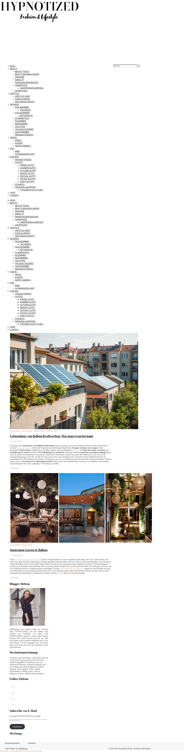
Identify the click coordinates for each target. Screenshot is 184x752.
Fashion (14, 156)
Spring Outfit (27, 165)
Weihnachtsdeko (24, 134)
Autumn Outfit (28, 170)
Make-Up (19, 79)
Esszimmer (20, 121)
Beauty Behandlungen (27, 74)
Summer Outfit (28, 167)
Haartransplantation (31, 88)
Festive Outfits (28, 179)
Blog (12, 66)
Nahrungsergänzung (26, 82)
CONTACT (14, 195)
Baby (17, 151)
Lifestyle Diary (22, 96)
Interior (14, 104)
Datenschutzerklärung (12, 743)
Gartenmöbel (22, 132)
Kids (12, 148)
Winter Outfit (27, 173)
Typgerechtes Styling (31, 190)
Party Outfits (27, 181)
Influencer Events (25, 101)
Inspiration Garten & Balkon (28, 550)
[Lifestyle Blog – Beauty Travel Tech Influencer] (39, 22)
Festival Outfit (28, 176)
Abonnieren (17, 727)
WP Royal (23, 748)
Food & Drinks (22, 99)
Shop (12, 192)
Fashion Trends (23, 159)
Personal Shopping (25, 187)
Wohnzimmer (22, 107)
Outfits (19, 162)
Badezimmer (21, 123)
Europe (19, 143)
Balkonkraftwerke (24, 448)
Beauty (13, 68)
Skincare (19, 77)
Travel (13, 137)
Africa (18, 140)
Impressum (32, 743)
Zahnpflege (21, 90)
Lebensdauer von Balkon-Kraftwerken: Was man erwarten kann (51, 436)
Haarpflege (21, 85)
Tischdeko (25, 110)
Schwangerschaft (25, 154)
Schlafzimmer (22, 112)
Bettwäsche (26, 115)
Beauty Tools (22, 71)
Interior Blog (27, 431)
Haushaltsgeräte (24, 129)
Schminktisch (22, 118)
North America (23, 145)
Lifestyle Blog (39, 431)
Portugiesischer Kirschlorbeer (72, 568)
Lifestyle (14, 93)
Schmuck (20, 184)
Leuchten (20, 126)
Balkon (60, 573)
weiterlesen (14, 468)
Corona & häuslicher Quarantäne (28, 559)
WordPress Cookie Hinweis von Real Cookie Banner (21, 751)
